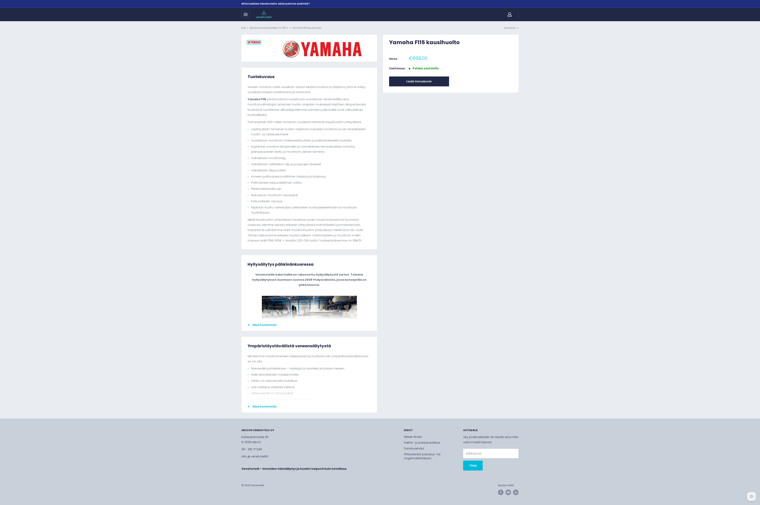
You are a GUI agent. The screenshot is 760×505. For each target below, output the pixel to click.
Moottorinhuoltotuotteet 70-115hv (269, 28)
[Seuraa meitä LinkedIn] (516, 492)
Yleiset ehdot (413, 437)
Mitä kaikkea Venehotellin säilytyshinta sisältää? (275, 4)
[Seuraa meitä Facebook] (501, 492)
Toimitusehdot (414, 449)
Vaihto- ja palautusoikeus (422, 443)
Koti (243, 28)
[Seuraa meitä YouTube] (508, 492)
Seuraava (510, 28)
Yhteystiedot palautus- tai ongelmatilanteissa (422, 456)
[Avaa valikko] (245, 14)
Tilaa (473, 466)
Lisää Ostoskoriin (419, 81)
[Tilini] (510, 14)
